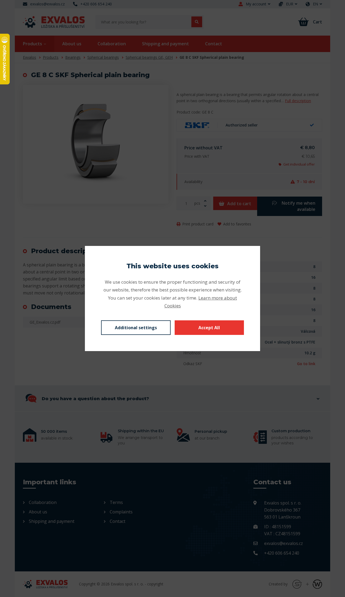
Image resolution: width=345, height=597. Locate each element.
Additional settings (136, 328)
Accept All (209, 328)
